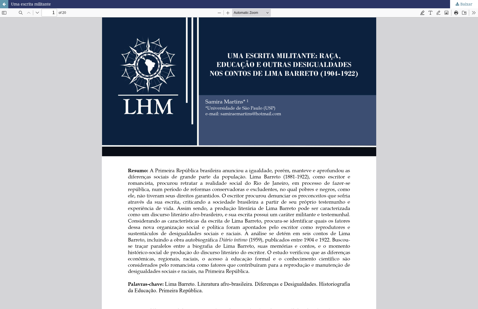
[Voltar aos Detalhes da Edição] (4, 4)
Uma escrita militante (31, 4)
